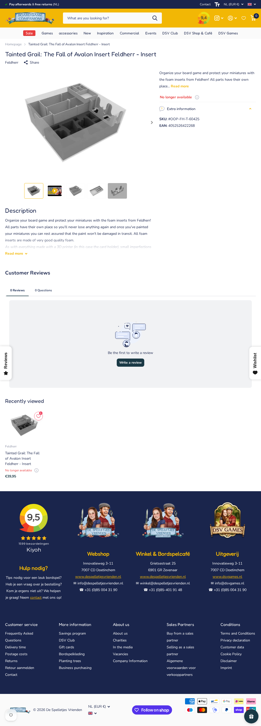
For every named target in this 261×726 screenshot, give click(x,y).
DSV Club (67, 640)
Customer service (21, 624)
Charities (120, 640)
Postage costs (16, 654)
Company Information (130, 661)
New (87, 33)
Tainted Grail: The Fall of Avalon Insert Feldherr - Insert (22, 459)
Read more (180, 86)
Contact (205, 4)
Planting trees (70, 661)
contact (36, 597)
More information (75, 624)
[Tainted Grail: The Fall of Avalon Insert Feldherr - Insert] (24, 425)
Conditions (230, 624)
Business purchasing (75, 667)
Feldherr (11, 62)
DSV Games (228, 33)
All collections (47, 33)
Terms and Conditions (237, 633)
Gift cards (66, 647)
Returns (11, 661)
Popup (197, 97)
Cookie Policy (231, 654)
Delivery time (15, 647)
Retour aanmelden (19, 667)
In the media (123, 647)
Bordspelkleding (72, 654)
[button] (152, 122)
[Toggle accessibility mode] (217, 4)
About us (121, 624)
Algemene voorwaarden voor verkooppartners (181, 668)
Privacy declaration (235, 640)
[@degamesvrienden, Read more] (219, 18)
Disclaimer (228, 661)
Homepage (13, 44)
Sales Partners (180, 624)
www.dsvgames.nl (227, 576)
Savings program (72, 633)
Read (14, 253)
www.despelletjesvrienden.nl (98, 576)
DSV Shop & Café (198, 33)
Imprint (226, 667)
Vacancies (120, 654)
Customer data (232, 647)
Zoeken (155, 18)
